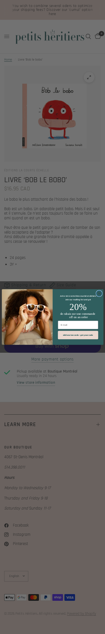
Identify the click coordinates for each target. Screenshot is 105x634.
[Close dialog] (99, 293)
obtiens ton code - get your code (78, 335)
